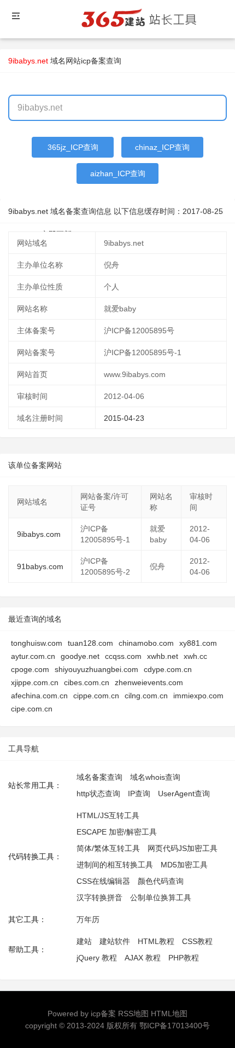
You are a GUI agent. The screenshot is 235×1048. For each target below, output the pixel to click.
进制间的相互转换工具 (115, 864)
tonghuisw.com (36, 643)
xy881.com (198, 643)
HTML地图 (169, 1013)
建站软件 (114, 941)
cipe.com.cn (31, 708)
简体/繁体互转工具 (108, 848)
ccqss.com (123, 656)
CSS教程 (197, 941)
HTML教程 (156, 941)
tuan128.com (90, 643)
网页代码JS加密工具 (183, 848)
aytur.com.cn (33, 656)
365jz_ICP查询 (73, 147)
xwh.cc (195, 656)
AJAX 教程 (143, 957)
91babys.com (40, 566)
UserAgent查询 (184, 793)
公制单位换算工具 (160, 897)
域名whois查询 (155, 777)
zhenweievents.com (149, 682)
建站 (84, 941)
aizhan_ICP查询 (117, 173)
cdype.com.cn (168, 669)
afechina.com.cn (39, 695)
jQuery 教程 (97, 957)
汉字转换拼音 (99, 897)
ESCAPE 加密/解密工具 (117, 831)
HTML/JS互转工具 (108, 815)
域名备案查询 (99, 777)
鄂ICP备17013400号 (174, 1025)
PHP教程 (183, 957)
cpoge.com (30, 669)
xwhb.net (162, 656)
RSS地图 (133, 1013)
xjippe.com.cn (34, 682)
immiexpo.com (198, 695)
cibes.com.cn (86, 682)
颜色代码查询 (161, 881)
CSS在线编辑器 (103, 881)
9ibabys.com (39, 534)
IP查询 (139, 793)
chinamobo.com (146, 643)
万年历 (88, 919)
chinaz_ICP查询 (162, 147)
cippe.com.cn (96, 695)
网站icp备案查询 (93, 60)
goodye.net (80, 656)
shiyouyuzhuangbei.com (96, 669)
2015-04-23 (124, 418)
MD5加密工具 (184, 864)
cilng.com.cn (146, 695)
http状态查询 (98, 793)
